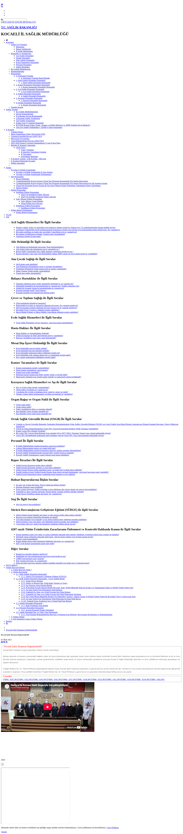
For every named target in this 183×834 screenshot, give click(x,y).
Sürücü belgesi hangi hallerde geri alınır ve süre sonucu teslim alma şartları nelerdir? (49, 515)
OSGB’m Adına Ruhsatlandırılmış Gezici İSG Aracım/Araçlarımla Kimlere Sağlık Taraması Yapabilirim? (57, 429)
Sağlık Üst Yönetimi (19, 45)
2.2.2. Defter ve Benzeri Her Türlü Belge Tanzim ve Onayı (44, 583)
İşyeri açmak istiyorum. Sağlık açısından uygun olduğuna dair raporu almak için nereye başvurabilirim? (56, 489)
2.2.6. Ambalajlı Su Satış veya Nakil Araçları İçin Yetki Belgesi (45, 592)
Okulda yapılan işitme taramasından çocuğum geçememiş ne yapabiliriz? (44, 394)
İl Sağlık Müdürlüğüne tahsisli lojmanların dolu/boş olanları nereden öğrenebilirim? (48, 450)
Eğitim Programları (18, 190)
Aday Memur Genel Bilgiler (32, 201)
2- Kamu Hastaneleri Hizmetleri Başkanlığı (33, 85)
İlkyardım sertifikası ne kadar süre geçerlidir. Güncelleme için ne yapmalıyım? (46, 232)
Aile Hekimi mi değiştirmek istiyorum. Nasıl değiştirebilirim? (40, 247)
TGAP (8, 215)
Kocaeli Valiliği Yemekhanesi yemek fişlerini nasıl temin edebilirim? (42, 455)
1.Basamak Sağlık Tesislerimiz (28, 118)
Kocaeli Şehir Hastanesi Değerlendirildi (21, 630)
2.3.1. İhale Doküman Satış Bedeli (34, 606)
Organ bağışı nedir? (23, 407)
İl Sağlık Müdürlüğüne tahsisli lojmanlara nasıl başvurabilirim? (40, 446)
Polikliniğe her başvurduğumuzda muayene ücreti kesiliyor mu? (41, 556)
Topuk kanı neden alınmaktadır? (28, 273)
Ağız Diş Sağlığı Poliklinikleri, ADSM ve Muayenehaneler (39, 127)
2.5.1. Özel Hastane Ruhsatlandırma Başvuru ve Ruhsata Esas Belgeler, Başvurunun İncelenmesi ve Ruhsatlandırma (66, 614)
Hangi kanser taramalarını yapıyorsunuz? (32, 370)
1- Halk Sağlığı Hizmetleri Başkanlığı (30, 80)
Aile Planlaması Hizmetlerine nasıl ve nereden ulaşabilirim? (39, 267)
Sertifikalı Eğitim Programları (27, 192)
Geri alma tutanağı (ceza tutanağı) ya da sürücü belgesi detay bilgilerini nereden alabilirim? (51, 519)
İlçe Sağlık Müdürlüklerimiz (27, 112)
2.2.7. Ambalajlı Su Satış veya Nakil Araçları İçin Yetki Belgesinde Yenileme (51, 594)
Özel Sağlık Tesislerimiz (25, 121)
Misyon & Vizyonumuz (20, 139)
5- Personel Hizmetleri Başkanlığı (29, 98)
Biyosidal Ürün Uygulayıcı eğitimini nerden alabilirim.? (38, 310)
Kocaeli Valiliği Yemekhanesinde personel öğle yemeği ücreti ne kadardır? (45, 453)
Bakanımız (20, 47)
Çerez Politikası (112, 828)
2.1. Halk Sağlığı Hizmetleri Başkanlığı (31, 574)
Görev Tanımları (27, 150)
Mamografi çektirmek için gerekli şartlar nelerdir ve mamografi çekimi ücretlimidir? (48, 377)
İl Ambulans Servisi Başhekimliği (29, 116)
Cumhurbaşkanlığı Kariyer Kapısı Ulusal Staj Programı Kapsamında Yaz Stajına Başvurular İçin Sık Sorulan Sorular (61, 183)
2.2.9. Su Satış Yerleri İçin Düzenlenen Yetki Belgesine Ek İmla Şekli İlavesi (51, 599)
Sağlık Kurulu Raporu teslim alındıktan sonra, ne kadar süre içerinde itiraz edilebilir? (49, 470)
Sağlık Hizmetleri (23, 67)
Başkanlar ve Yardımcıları (21, 53)
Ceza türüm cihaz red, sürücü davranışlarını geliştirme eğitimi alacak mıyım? (46, 524)
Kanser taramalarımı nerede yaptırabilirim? (32, 368)
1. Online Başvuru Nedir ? (21, 570)
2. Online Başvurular (19, 572)
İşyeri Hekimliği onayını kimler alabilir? (31, 348)
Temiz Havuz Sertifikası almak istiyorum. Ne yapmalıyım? (39, 494)
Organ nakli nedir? (23, 405)
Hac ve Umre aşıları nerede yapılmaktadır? (32, 387)
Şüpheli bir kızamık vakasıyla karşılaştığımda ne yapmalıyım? (40, 288)
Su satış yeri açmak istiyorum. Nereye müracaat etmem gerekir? (41, 485)
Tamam (4, 832)
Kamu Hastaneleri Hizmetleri (27, 62)
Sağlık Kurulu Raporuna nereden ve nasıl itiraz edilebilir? (38, 468)
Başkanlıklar (16, 74)
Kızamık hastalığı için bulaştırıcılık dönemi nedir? (35, 293)
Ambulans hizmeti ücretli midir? (28, 236)
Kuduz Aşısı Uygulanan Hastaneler (30, 123)
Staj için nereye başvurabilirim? (28, 504)
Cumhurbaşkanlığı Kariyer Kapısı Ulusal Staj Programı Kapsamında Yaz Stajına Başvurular (52, 181)
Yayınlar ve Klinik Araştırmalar (23, 170)
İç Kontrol (10, 130)
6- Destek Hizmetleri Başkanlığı (28, 103)
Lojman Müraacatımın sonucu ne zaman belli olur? (36, 448)
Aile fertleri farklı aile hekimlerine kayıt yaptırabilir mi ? (38, 249)
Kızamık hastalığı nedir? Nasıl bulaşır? (31, 290)
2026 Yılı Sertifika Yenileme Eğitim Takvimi (38, 197)
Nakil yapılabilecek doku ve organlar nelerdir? (34, 409)
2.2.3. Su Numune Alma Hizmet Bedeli (36, 585)
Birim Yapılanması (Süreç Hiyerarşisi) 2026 (28, 134)
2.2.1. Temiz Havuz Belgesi (32, 581)
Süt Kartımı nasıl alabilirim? (27, 264)
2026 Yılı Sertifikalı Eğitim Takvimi (35, 195)
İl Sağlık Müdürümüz (24, 51)
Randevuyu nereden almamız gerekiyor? (32, 554)
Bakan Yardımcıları (23, 49)
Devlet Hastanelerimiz (24, 114)
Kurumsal (10, 42)
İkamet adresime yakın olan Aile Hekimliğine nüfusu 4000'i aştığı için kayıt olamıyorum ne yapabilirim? (56, 254)
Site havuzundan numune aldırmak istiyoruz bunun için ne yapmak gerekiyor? (46, 308)
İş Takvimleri (26, 154)
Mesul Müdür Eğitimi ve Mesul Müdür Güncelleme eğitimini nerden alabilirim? (47, 312)
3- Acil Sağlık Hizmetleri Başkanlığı (30, 89)
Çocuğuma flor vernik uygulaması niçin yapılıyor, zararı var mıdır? (42, 392)
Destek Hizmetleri (23, 58)
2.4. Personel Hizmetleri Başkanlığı (30, 608)
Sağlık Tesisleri (12, 109)
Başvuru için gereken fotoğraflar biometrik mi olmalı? (37, 517)
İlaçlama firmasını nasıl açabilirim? (29, 487)
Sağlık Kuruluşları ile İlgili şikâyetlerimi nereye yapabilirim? (39, 336)
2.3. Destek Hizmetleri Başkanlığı (29, 603)
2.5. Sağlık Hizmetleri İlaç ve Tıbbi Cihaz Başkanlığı (37, 612)
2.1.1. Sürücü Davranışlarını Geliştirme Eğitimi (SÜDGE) (43, 576)
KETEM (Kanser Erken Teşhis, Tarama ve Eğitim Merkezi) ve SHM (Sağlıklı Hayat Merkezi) (53, 125)
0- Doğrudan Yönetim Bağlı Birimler (35, 78)
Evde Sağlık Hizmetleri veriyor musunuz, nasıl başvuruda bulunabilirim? (44, 323)
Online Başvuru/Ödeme (15, 567)
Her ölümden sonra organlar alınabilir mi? (32, 411)
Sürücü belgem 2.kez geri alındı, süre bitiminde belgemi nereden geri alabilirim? (47, 522)
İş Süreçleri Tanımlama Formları (33, 152)
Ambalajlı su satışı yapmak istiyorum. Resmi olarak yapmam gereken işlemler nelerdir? (50, 492)
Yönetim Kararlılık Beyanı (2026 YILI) (26, 136)
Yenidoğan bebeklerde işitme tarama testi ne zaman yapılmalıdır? (41, 269)
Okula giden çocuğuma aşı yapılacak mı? (32, 390)
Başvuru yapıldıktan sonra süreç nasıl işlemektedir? (36, 338)
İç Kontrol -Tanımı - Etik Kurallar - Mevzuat (28, 159)
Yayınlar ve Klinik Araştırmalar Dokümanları (33, 174)
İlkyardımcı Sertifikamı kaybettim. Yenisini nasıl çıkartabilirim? (40, 234)
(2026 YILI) (21, 148)
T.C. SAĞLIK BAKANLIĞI (19, 27)
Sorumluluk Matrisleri (29, 156)
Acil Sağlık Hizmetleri (24, 56)
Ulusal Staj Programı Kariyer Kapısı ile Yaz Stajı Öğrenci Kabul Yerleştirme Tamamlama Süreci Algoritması (58, 186)
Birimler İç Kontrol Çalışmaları (23, 145)
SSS (7, 217)
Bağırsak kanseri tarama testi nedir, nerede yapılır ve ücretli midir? (42, 375)
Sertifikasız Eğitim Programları (28, 206)
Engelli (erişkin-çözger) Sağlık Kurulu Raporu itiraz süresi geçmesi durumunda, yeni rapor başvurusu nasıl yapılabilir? (62, 472)
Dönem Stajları (22, 188)
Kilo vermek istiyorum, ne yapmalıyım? (31, 561)
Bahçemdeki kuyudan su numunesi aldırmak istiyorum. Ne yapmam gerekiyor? (47, 305)
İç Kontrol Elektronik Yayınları (23, 161)
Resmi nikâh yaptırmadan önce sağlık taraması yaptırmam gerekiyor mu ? (44, 251)
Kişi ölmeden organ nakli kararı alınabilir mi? (33, 414)
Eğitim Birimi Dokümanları (21, 210)
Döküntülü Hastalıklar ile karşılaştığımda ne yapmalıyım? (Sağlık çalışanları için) (47, 286)
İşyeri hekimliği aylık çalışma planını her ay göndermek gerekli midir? (43, 355)
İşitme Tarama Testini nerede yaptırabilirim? (33, 271)
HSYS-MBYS (12, 565)
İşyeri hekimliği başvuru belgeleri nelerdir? (32, 351)
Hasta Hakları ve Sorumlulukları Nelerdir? (32, 333)
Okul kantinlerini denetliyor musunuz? (31, 303)
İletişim (9, 621)
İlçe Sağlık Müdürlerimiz (20, 69)
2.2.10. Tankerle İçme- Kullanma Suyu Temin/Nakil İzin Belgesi (46, 601)
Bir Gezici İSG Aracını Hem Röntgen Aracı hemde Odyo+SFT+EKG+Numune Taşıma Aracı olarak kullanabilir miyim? (63, 433)
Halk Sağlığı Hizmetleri (25, 60)
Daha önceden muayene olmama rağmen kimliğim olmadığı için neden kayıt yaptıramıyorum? (53, 563)
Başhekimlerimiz (17, 71)
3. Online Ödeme (18, 617)
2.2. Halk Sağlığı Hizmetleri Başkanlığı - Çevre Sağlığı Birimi (40, 579)
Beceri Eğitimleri (22, 179)
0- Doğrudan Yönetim (24, 76)
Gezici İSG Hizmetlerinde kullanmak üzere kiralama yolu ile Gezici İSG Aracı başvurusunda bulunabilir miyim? (60, 435)
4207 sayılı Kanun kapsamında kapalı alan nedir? (35, 543)
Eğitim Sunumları (18, 163)
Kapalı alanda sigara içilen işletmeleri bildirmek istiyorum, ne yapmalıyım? (45, 541)
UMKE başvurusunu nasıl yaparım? (30, 559)
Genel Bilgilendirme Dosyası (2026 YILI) (27, 141)
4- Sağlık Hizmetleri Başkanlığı (28, 94)
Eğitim (8, 168)
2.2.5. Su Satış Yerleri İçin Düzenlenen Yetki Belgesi (41, 590)
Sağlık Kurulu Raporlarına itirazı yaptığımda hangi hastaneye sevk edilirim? (45, 474)
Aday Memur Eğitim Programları (29, 199)
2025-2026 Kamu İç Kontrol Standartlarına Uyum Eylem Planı (35, 143)
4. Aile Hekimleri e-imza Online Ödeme (26, 619)
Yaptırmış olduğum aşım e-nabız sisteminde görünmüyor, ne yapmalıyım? (44, 284)
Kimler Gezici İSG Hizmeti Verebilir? (31, 431)
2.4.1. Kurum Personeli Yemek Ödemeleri (37, 610)
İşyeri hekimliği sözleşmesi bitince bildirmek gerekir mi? (38, 353)
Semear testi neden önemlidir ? (28, 372)
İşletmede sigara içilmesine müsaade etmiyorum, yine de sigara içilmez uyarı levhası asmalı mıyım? (54, 537)
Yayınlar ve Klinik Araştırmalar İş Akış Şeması (34, 172)
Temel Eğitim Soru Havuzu (31, 203)
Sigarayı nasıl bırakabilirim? (27, 539)
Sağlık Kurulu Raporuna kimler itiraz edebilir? (34, 465)
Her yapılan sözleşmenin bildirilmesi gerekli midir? (36, 357)
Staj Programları (17, 177)
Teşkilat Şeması (17, 107)
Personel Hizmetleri (23, 65)
